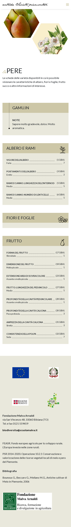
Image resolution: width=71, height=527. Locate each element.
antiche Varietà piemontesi (25, 5)
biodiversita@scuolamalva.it (19, 430)
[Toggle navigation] (67, 4)
